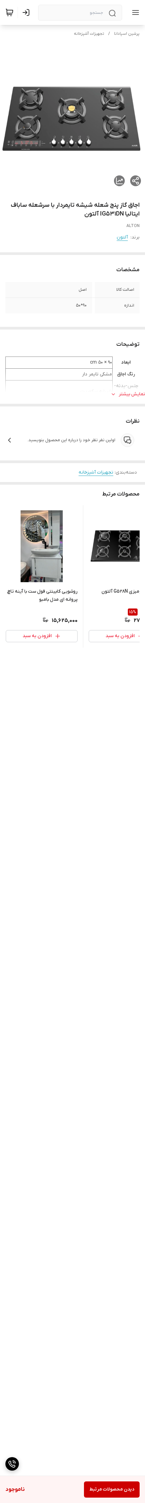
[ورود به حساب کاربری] (27, 12)
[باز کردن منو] (134, 12)
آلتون (122, 237)
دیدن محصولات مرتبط (111, 1489)
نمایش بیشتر (132, 394)
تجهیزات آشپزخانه (89, 33)
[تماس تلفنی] (12, 1464)
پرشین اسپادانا (127, 33)
